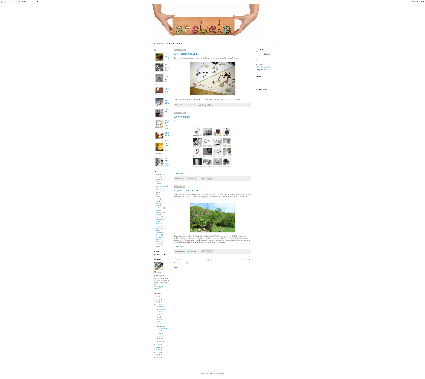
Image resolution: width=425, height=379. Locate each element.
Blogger (222, 374)
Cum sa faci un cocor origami (167, 101)
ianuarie (160, 341)
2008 (157, 357)
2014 (157, 304)
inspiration (159, 212)
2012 (157, 347)
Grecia (157, 205)
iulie (158, 317)
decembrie (160, 306)
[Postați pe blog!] (205, 105)
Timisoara (158, 239)
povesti (158, 228)
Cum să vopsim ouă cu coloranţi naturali (167, 136)
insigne (158, 210)
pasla (157, 223)
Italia (157, 214)
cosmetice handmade (162, 186)
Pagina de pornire (157, 43)
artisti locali (159, 175)
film (157, 196)
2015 (157, 302)
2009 (157, 355)
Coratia (158, 184)
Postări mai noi (179, 260)
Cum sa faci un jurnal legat (167, 91)
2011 (157, 349)
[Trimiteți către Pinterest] (212, 105)
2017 (157, 296)
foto (157, 201)
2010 (157, 352)
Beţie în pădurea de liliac (187, 190)
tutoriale (158, 241)
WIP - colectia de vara (186, 53)
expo (157, 194)
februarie (160, 339)
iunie (159, 319)
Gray (175, 121)
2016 (157, 299)
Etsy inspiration (182, 116)
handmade (159, 208)
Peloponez (159, 226)
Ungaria (158, 244)
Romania (158, 233)
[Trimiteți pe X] (207, 105)
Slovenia (158, 235)
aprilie (159, 333)
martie (159, 336)
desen (157, 190)
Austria (158, 177)
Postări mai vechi (245, 260)
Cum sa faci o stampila (167, 112)
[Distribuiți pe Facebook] (209, 105)
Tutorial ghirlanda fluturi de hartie (167, 124)
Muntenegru (159, 219)
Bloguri (179, 43)
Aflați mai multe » (179, 173)
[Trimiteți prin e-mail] (203, 105)
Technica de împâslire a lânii (167, 56)
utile (157, 246)
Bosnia (158, 179)
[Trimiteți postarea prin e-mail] (199, 104)
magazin (158, 217)
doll (157, 192)
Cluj (157, 181)
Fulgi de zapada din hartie (167, 67)
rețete (157, 230)
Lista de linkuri (170, 43)
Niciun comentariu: (192, 104)
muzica (158, 221)
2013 (157, 344)
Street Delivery (160, 237)
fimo (157, 199)
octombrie (160, 312)
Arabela (158, 272)
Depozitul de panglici (263, 67)
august (159, 314)
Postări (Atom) (187, 263)
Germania (158, 203)
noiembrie (160, 309)
